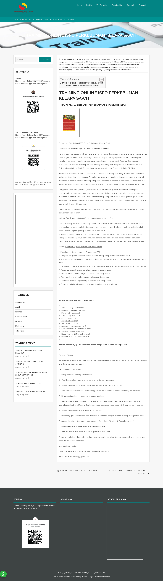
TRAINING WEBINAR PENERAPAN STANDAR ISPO (81, 85)
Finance (18, 312)
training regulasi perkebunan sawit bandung (80, 70)
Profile (89, 5)
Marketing (19, 326)
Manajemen (105, 59)
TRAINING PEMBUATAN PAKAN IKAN (30, 392)
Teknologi (19, 331)
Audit (17, 307)
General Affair (21, 317)
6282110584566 (33, 135)
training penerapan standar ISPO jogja (99, 67)
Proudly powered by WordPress (66, 577)
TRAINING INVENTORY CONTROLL (29, 383)
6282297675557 (33, 81)
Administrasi (20, 302)
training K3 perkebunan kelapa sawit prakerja (117, 64)
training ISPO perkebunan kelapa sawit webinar (82, 64)
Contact (130, 5)
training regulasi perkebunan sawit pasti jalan (114, 70)
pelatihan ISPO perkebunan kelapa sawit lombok (97, 62)
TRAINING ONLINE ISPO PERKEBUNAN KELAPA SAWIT (82, 83)
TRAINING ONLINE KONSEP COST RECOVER (78, 471)
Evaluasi (142, 5)
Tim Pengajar (102, 5)
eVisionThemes (103, 577)
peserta (123, 345)
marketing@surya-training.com (34, 84)
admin (86, 59)
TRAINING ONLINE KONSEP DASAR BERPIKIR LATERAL (127, 472)
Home (79, 5)
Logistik (18, 321)
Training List (117, 5)
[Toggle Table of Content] (100, 80)
